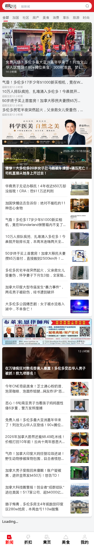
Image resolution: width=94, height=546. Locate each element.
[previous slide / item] (5, 49)
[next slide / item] (89, 49)
